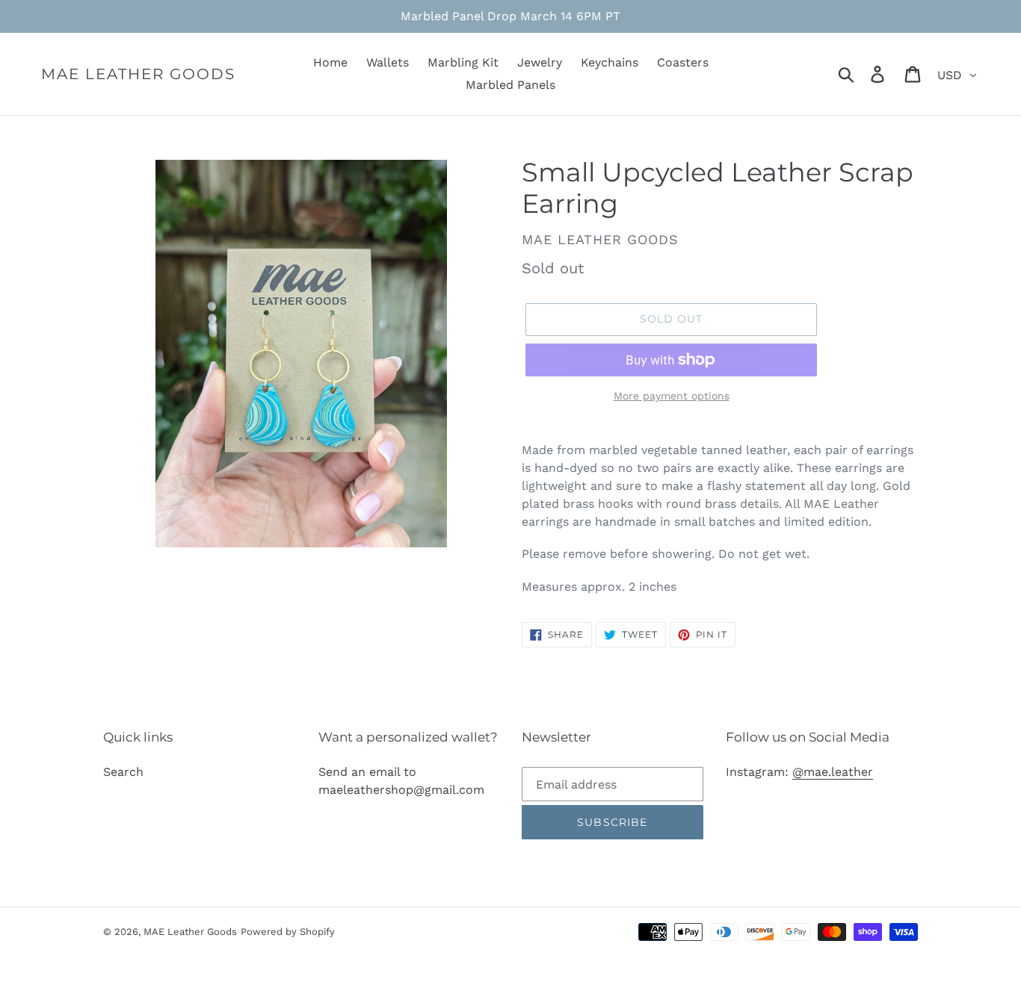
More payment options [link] (671, 396)
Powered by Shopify (288, 931)
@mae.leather (832, 772)
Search (123, 772)
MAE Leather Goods (138, 74)
